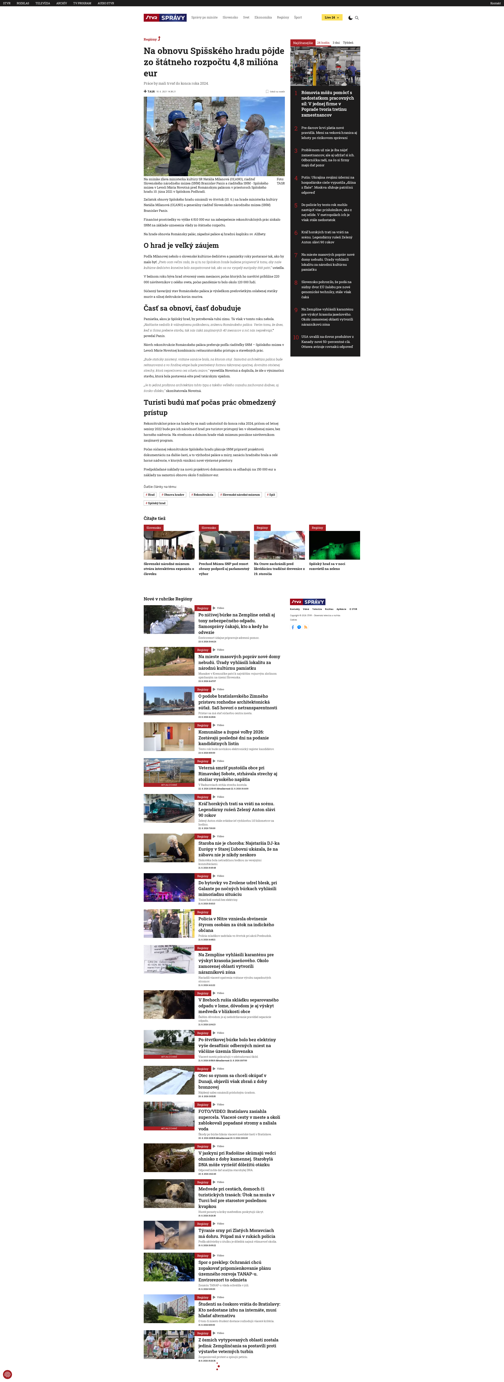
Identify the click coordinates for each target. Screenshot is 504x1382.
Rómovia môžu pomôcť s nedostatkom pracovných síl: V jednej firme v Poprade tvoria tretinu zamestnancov (327, 104)
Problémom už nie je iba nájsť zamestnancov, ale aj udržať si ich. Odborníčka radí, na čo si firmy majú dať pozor (328, 157)
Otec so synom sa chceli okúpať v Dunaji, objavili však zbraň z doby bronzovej (232, 1081)
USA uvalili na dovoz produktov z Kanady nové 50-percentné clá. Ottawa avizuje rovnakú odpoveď (327, 341)
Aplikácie (341, 609)
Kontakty (295, 609)
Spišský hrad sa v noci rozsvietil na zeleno (327, 566)
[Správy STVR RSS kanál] (306, 628)
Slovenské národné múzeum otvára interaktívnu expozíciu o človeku (169, 568)
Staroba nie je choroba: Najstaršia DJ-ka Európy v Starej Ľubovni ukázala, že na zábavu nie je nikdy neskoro (239, 849)
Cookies (293, 619)
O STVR (353, 609)
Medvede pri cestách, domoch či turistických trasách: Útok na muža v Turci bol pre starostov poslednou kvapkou (236, 1197)
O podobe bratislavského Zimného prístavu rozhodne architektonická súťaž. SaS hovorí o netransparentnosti (237, 701)
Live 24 (330, 17)
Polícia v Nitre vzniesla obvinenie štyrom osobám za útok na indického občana (236, 924)
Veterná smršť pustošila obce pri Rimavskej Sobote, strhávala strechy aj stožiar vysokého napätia (237, 773)
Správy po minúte (204, 17)
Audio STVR (106, 3)
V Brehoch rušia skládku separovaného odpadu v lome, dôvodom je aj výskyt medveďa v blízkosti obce (238, 1005)
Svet (246, 17)
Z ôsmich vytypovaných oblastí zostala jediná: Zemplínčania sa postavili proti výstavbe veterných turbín (238, 1345)
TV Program (82, 3)
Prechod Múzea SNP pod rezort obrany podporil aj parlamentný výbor (224, 568)
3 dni (336, 42)
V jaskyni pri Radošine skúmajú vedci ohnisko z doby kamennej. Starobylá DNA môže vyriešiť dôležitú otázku (237, 1158)
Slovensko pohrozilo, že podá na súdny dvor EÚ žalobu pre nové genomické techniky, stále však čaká (326, 289)
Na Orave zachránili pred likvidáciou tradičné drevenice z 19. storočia (279, 568)
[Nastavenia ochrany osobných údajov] (7, 1374)
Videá (306, 609)
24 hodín (323, 42)
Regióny (283, 17)
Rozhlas (23, 3)
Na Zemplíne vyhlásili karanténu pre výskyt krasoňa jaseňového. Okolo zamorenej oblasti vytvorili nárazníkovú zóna (327, 317)
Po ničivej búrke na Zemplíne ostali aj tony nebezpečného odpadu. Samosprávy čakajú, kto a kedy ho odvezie (236, 623)
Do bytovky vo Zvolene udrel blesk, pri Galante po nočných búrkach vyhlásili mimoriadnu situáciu (237, 888)
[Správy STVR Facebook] (293, 628)
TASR (151, 91)
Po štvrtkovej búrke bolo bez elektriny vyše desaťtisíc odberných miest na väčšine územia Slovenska (237, 1045)
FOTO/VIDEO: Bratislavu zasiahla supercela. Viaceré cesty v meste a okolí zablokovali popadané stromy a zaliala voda (239, 1120)
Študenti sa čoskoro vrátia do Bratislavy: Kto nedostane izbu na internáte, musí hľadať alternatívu (239, 1309)
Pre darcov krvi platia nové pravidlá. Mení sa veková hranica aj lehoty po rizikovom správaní (329, 132)
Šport (298, 17)
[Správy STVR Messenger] (299, 628)
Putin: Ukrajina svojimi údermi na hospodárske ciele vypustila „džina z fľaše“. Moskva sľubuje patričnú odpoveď (328, 185)
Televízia (42, 3)
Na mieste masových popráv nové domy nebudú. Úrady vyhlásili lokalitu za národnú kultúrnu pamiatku (328, 262)
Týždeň (348, 42)
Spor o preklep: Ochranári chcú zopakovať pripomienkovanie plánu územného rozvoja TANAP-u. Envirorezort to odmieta (234, 1271)
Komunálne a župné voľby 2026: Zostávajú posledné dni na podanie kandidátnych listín (233, 737)
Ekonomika (263, 17)
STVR (6, 3)
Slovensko (230, 17)
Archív (61, 3)
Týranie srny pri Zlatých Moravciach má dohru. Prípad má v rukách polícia (236, 1233)
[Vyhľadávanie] (357, 17)
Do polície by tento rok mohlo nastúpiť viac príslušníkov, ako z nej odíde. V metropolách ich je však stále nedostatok (326, 212)
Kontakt (495, 3)
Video (220, 608)
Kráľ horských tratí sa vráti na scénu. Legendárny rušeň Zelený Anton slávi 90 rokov (326, 237)
